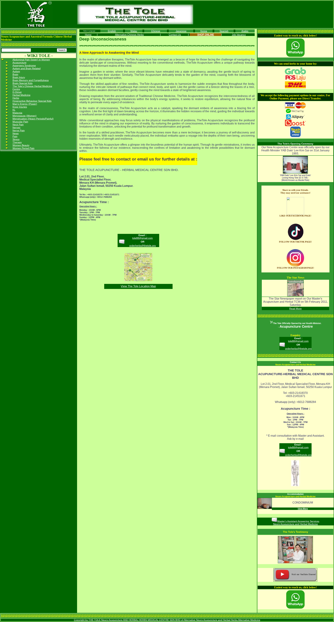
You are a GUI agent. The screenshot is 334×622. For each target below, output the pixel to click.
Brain (15, 74)
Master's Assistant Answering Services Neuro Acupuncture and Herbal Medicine (296, 522)
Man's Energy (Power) (25, 104)
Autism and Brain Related (27, 68)
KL (14, 109)
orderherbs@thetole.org (142, 245)
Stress (16, 139)
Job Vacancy (239, 34)
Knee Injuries (20, 106)
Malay (133, 31)
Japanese (181, 31)
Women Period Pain (23, 148)
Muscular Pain (20, 121)
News (16, 133)
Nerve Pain (19, 130)
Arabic (244, 31)
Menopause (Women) (25, 115)
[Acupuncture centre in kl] (295, 213)
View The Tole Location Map (138, 286)
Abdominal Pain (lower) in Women (31, 59)
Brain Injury (19, 77)
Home (88, 34)
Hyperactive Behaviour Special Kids (32, 101)
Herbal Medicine (21, 95)
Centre (16, 89)
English (112, 31)
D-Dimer (17, 92)
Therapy (17, 142)
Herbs (16, 98)
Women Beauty (21, 145)
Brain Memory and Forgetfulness (31, 80)
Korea (203, 31)
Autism (16, 71)
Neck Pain (18, 124)
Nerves (16, 127)
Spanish (224, 31)
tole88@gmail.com (142, 238)
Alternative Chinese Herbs (129, 34)
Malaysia (17, 112)
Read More (295, 308)
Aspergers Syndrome (24, 65)
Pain (15, 136)
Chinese (155, 31)
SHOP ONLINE (205, 34)
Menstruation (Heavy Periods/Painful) (33, 118)
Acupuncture (19, 62)
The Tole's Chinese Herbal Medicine (32, 86)
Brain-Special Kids (23, 83)
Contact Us (175, 34)
